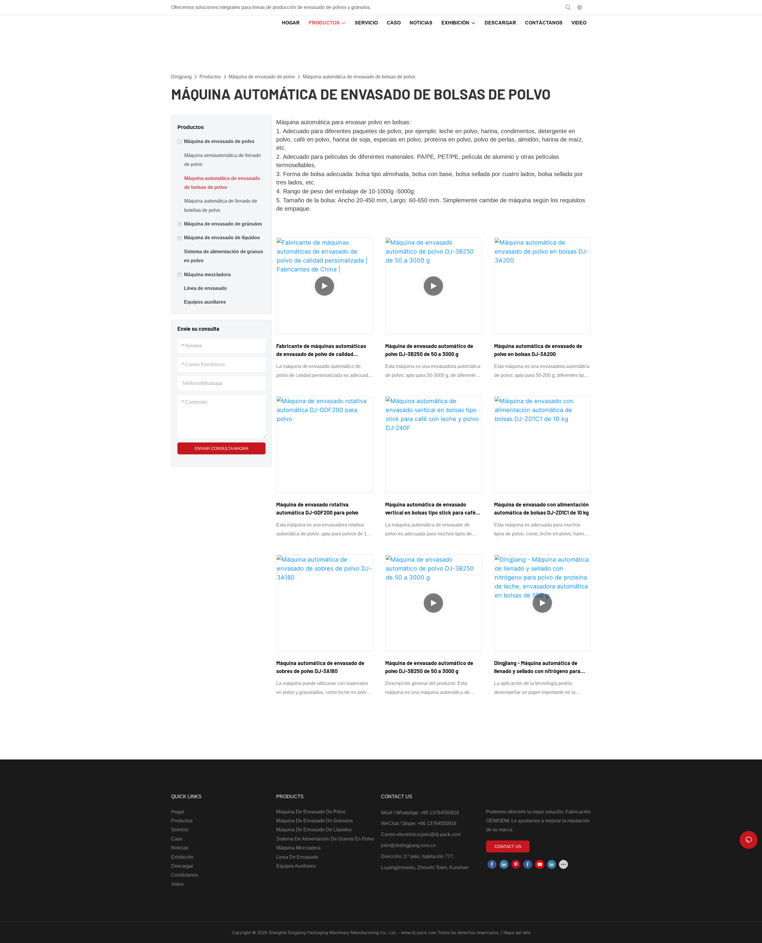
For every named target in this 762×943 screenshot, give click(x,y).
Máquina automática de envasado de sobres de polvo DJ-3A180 (320, 667)
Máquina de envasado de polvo (262, 76)
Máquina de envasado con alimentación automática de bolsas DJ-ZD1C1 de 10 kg (541, 508)
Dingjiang (181, 76)
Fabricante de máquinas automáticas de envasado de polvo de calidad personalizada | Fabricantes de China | (321, 350)
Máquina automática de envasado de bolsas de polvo (359, 76)
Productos (210, 76)
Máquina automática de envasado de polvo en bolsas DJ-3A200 (538, 350)
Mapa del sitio (516, 932)
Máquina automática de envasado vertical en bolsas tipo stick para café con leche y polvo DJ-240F (430, 509)
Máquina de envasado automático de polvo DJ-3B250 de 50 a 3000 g (429, 350)
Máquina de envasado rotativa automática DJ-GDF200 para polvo (317, 508)
